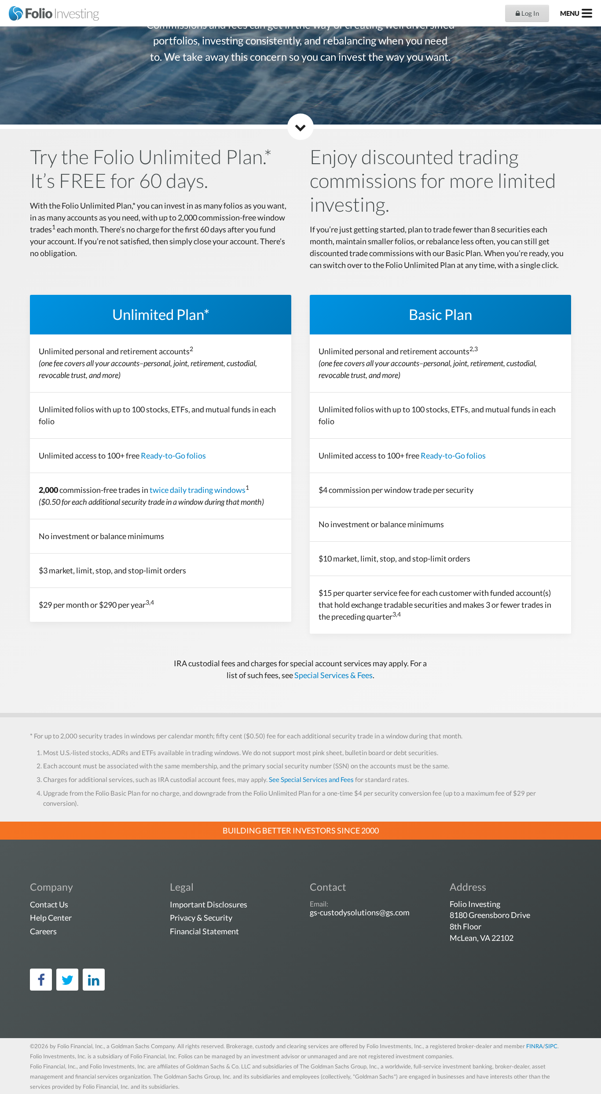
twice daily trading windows (198, 490)
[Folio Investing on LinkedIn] (94, 980)
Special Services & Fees (333, 675)
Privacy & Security (201, 917)
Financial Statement (204, 931)
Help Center (51, 917)
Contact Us (49, 904)
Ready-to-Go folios (173, 455)
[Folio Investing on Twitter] (67, 980)
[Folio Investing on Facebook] (41, 980)
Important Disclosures (208, 904)
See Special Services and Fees (311, 779)
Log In (529, 13)
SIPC (551, 1046)
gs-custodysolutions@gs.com (360, 912)
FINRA (534, 1046)
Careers (43, 931)
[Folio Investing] (49, 13)
